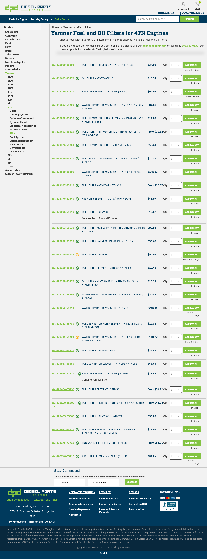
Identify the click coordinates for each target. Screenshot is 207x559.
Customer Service (109, 498)
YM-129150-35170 (63, 281)
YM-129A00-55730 (63, 389)
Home (55, 27)
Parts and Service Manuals (109, 511)
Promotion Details (79, 498)
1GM (10, 77)
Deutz (8, 43)
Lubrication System (21, 140)
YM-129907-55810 (63, 350)
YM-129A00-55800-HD (63, 404)
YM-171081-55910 (63, 429)
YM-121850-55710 (63, 158)
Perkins (9, 65)
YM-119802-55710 (63, 118)
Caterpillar (11, 32)
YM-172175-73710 (63, 442)
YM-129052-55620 (63, 227)
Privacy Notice (17, 521)
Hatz (8, 47)
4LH (10, 103)
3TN (10, 92)
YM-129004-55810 (63, 212)
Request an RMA (138, 504)
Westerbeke (12, 69)
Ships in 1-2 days (191, 70)
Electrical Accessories (23, 125)
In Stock (195, 83)
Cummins (11, 35)
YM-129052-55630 (63, 241)
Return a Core (136, 509)
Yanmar (9, 73)
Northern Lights (15, 62)
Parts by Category (41, 19)
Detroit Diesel (13, 39)
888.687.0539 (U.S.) (18, 499)
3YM (10, 95)
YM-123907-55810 (63, 185)
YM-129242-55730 (63, 323)
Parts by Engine (18, 19)
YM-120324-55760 (63, 145)
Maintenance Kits (20, 129)
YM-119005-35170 (63, 78)
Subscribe (132, 482)
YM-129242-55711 (63, 308)
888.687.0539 (190, 45)
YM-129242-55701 (63, 294)
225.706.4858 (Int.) (45, 499)
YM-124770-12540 (63, 198)
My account (183, 9)
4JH (10, 99)
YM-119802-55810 (63, 131)
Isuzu (8, 50)
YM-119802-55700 (63, 105)
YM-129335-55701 (63, 337)
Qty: (165, 64)
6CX (10, 155)
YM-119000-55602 (63, 64)
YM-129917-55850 (63, 363)
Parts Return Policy (140, 498)
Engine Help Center (110, 504)
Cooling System (19, 114)
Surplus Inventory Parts (19, 174)
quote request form (154, 45)
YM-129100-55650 (63, 267)
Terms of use (36, 521)
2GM (10, 80)
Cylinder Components (23, 118)
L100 (10, 166)
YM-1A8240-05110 (63, 456)
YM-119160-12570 (63, 91)
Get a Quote (62, 19)
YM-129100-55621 (63, 254)
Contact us (75, 514)
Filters (14, 133)
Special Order (192, 96)
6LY (10, 162)
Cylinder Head (18, 122)
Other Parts (17, 151)
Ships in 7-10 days (193, 314)
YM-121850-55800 (63, 171)
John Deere (12, 54)
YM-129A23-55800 (63, 416)
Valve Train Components (17, 146)
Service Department (80, 509)
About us (50, 521)
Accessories (12, 170)
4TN (10, 107)
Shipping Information (81, 504)
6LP (10, 159)
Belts (13, 110)
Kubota (9, 58)
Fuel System (17, 137)
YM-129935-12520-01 (63, 375)
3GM (10, 88)
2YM (10, 84)
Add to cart (192, 64)
